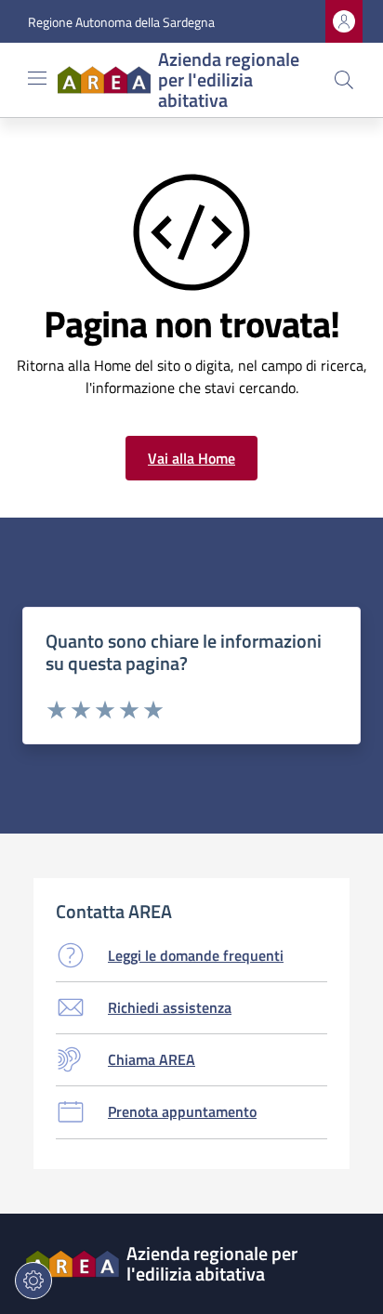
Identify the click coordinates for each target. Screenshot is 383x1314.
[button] (344, 80)
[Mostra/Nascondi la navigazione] (37, 78)
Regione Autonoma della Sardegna (121, 22)
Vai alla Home (191, 458)
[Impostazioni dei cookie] (33, 1280)
